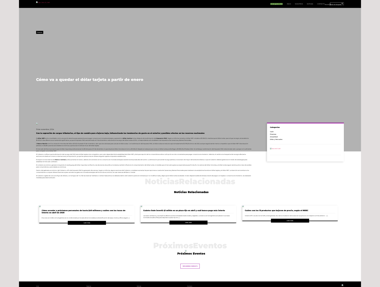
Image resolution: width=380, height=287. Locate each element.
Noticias (310, 4)
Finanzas (273, 134)
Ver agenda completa (190, 266)
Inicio (289, 4)
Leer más (87, 223)
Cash (272, 131)
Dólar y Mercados (276, 139)
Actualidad (274, 137)
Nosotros (299, 4)
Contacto (321, 4)
